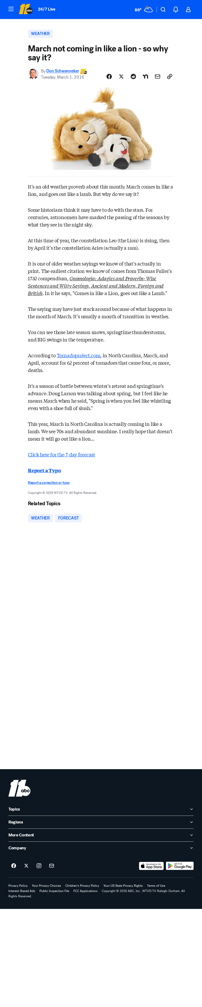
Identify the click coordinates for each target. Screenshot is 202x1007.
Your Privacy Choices (46, 885)
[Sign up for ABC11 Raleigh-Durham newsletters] (51, 866)
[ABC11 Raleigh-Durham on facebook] (13, 866)
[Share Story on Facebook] (109, 76)
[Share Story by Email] (157, 76)
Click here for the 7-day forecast (61, 454)
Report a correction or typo (48, 482)
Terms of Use (156, 885)
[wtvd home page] (19, 788)
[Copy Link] (169, 76)
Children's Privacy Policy (82, 885)
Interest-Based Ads (21, 891)
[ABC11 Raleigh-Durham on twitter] (26, 866)
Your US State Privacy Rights (123, 885)
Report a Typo (44, 470)
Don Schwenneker (62, 71)
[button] (11, 9)
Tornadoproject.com (78, 355)
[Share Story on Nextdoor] (145, 76)
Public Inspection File (54, 891)
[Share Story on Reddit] (133, 76)
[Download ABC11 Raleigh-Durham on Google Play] (180, 866)
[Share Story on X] (121, 76)
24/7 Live (46, 9)
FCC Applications (85, 891)
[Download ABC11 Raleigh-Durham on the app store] (151, 866)
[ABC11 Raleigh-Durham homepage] (26, 9)
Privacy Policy (18, 885)
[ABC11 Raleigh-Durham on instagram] (39, 866)
